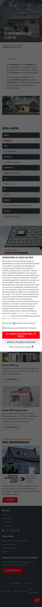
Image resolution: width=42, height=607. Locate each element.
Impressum (6, 316)
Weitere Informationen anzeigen (20, 347)
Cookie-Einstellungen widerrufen (16, 318)
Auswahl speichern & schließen (21, 342)
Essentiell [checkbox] (8, 323)
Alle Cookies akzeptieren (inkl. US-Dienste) (21, 335)
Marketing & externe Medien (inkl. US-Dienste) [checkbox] (20, 328)
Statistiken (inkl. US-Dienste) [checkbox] (25, 323)
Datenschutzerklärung (24, 313)
